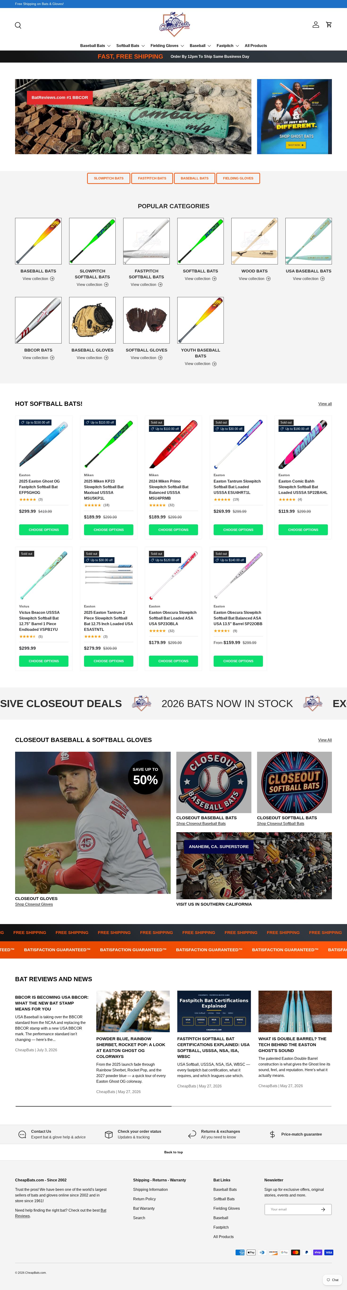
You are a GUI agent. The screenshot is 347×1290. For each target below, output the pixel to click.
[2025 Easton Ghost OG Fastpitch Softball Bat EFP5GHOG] (43, 444)
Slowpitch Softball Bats (92, 274)
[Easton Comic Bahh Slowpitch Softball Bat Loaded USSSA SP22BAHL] (303, 444)
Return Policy (144, 1199)
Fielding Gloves (164, 46)
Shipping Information (150, 1190)
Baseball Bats (92, 46)
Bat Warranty (144, 1208)
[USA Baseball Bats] (309, 241)
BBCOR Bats (38, 350)
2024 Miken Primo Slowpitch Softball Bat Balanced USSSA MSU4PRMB (168, 489)
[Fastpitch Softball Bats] (146, 241)
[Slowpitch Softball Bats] (92, 241)
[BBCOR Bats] (38, 320)
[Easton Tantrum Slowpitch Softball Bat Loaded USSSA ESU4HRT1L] (238, 444)
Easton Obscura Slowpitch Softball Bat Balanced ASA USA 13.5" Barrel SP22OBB (238, 618)
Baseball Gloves (93, 350)
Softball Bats (127, 46)
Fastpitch (225, 46)
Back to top (173, 1152)
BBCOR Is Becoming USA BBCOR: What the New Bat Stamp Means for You (52, 1003)
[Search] (17, 25)
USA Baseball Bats (308, 271)
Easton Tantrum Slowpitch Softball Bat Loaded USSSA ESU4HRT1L (237, 487)
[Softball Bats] (201, 241)
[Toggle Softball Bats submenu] (143, 46)
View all (325, 404)
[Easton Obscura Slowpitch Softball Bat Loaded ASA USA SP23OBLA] (173, 575)
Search (139, 1218)
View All (325, 740)
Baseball (197, 46)
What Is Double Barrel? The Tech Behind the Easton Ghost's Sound (292, 1044)
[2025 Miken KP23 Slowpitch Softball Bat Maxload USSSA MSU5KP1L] (108, 444)
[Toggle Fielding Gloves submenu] (182, 46)
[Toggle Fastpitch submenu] (237, 46)
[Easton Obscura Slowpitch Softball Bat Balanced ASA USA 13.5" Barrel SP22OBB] (238, 575)
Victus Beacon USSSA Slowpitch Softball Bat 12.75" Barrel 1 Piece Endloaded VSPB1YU (39, 621)
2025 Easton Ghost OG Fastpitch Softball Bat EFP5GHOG (39, 487)
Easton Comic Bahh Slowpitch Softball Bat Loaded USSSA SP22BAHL (303, 487)
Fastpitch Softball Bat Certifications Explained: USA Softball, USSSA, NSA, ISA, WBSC (213, 1047)
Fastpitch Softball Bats (146, 274)
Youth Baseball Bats (200, 353)
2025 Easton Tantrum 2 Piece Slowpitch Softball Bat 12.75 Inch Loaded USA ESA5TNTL (108, 621)
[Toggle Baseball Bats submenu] (109, 46)
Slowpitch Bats (108, 178)
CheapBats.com (35, 1272)
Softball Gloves (146, 350)
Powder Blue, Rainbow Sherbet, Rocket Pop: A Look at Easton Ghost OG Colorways (130, 1047)
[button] (329, 24)
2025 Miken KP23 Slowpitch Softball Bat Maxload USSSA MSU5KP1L (103, 489)
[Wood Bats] (255, 241)
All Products (256, 46)
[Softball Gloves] (146, 320)
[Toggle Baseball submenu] (209, 46)
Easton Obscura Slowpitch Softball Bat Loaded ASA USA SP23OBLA (173, 618)
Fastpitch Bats (152, 178)
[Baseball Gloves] (92, 320)
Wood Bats (254, 271)
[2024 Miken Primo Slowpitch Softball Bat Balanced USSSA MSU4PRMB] (173, 444)
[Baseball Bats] (38, 241)
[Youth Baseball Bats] (201, 320)
